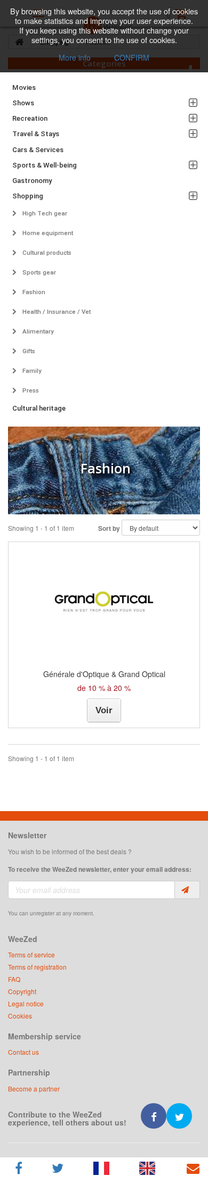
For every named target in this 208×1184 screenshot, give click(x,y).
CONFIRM (131, 57)
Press (30, 390)
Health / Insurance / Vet (56, 311)
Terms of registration (37, 966)
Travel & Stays (35, 134)
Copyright (22, 991)
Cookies (20, 1015)
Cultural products (46, 252)
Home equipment (47, 233)
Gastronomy (32, 181)
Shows (23, 103)
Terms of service (31, 954)
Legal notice (26, 1003)
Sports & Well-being (44, 165)
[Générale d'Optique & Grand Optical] (104, 601)
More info (75, 57)
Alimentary (37, 331)
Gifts (28, 351)
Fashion (33, 292)
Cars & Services (37, 150)
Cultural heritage (39, 408)
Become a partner (34, 1088)
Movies (24, 87)
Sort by (109, 528)
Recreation (29, 118)
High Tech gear (44, 213)
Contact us (23, 1051)
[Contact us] (193, 1168)
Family (31, 370)
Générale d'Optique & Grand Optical (104, 674)
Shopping (27, 196)
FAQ (14, 978)
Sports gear (38, 272)
